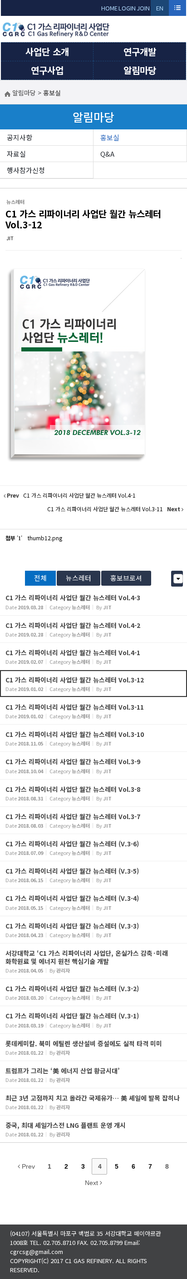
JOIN (143, 8)
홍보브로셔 (126, 578)
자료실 (16, 153)
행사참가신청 (26, 170)
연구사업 (47, 70)
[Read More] (93, 601)
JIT (10, 238)
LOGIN (127, 8)
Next (92, 1182)
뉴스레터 (78, 578)
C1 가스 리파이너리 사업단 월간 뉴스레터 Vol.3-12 (83, 219)
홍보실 (109, 137)
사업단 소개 (47, 51)
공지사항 (19, 137)
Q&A (107, 153)
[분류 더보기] (178, 578)
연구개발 (139, 51)
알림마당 (139, 70)
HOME (109, 8)
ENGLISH (160, 10)
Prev (27, 1166)
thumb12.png (45, 538)
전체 (40, 578)
